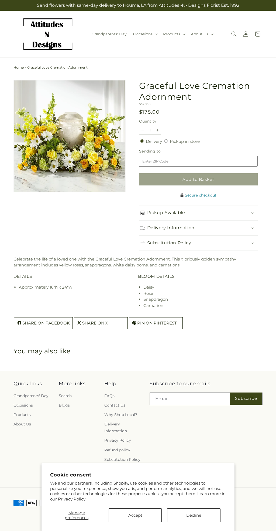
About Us (22, 424)
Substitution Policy (122, 459)
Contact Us (114, 405)
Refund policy (117, 450)
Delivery (154, 141)
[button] (145, 34)
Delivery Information (115, 427)
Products (22, 414)
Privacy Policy (71, 499)
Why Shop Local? (120, 414)
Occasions (23, 405)
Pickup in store (185, 141)
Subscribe (246, 398)
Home (18, 67)
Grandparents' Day (31, 395)
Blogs (64, 405)
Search (65, 395)
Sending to (158, 151)
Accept (135, 515)
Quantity (147, 121)
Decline (193, 515)
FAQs (109, 395)
